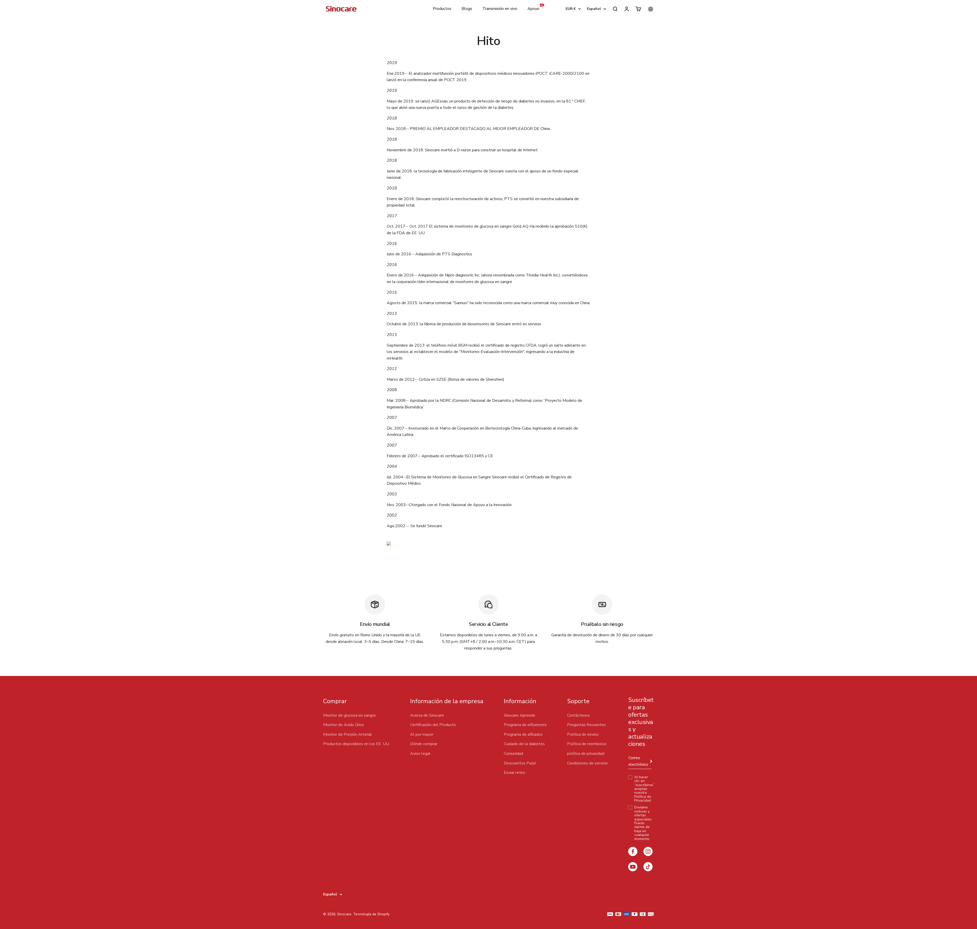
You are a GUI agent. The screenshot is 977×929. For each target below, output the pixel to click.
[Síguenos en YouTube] (632, 866)
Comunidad (513, 753)
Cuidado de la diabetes (524, 744)
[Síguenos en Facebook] (632, 851)
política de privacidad (585, 753)
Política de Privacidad (642, 798)
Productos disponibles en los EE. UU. (356, 744)
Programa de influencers (525, 725)
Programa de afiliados (523, 734)
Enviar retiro (514, 772)
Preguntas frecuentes (586, 725)
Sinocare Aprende (519, 715)
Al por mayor (421, 734)
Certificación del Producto (433, 725)
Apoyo (533, 8)
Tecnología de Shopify (371, 914)
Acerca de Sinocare (427, 715)
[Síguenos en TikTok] (648, 866)
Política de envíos (583, 734)
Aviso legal (420, 753)
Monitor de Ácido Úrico (343, 725)
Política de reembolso (587, 744)
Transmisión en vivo (499, 8)
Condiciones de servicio (587, 763)
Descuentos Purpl (520, 763)
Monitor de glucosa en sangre (349, 715)
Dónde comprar (423, 744)
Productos (442, 8)
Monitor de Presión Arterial (347, 734)
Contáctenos (578, 715)
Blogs (467, 8)
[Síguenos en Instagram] (648, 851)
